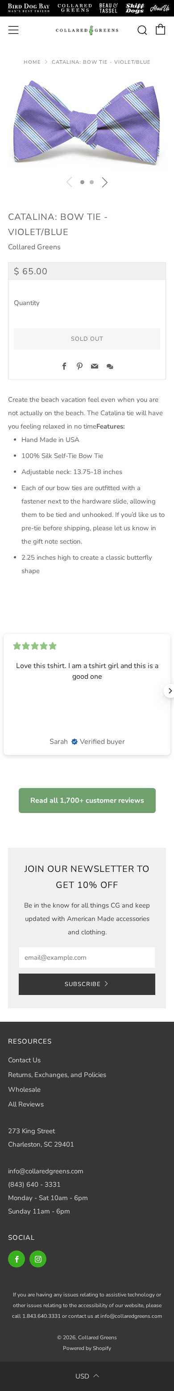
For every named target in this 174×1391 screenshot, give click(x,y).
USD (82, 1376)
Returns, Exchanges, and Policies (57, 1074)
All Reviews (26, 1104)
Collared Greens (34, 247)
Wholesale (24, 1089)
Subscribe (83, 984)
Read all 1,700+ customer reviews (87, 800)
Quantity (27, 302)
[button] (82, 182)
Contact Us (24, 1060)
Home (32, 62)
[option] (87, 122)
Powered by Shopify (87, 1348)
